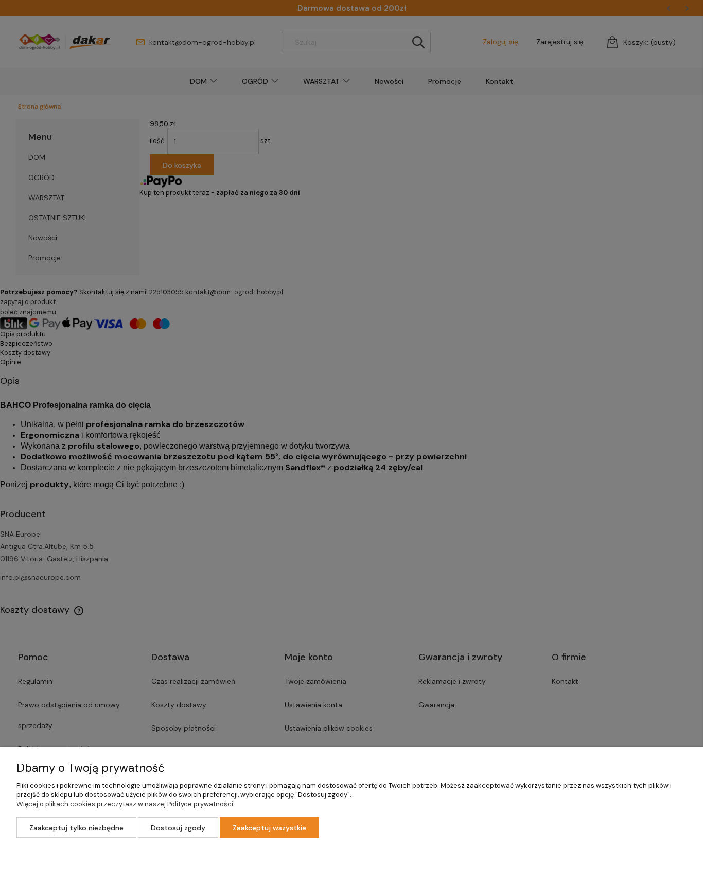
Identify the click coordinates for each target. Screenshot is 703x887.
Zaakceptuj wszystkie (269, 827)
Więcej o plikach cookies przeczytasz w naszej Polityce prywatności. (125, 804)
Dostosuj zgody (178, 827)
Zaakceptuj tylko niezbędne (76, 827)
